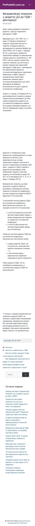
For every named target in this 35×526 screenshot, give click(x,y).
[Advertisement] (17, 131)
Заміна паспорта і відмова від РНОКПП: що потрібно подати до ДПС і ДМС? (17, 393)
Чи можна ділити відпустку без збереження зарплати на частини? (17, 454)
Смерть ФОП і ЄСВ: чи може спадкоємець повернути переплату (17, 438)
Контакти (24, 523)
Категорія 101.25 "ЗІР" (12, 341)
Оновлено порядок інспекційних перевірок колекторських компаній (15, 470)
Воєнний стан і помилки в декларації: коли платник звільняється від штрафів (16, 446)
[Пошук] (25, 374)
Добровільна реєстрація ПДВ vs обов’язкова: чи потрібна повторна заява (17, 430)
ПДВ (26, 350)
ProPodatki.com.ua (13, 4)
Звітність (8, 347)
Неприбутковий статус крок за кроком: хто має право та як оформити (17, 462)
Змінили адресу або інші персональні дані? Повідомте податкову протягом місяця (17, 412)
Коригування (18, 350)
